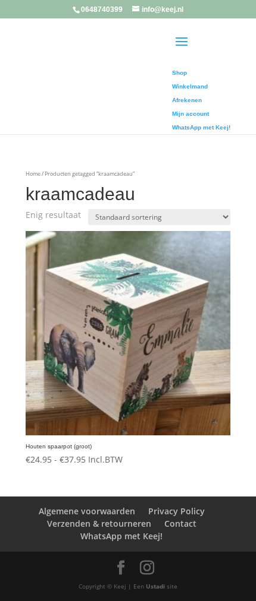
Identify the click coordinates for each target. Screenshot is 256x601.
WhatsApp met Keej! (121, 536)
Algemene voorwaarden (87, 511)
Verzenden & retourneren (99, 523)
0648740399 (102, 9)
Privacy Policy (176, 511)
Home (33, 174)
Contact (180, 523)
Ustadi (155, 586)
